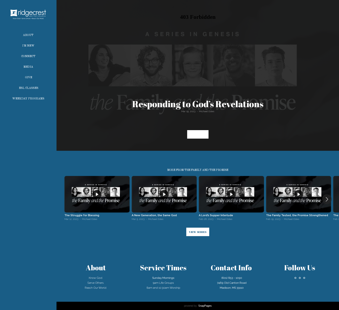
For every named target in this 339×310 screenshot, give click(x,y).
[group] (97, 199)
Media (28, 67)
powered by (198, 305)
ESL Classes (28, 88)
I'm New (28, 45)
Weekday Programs (28, 98)
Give (28, 77)
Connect (28, 56)
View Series (198, 232)
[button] (327, 199)
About (28, 35)
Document (198, 134)
